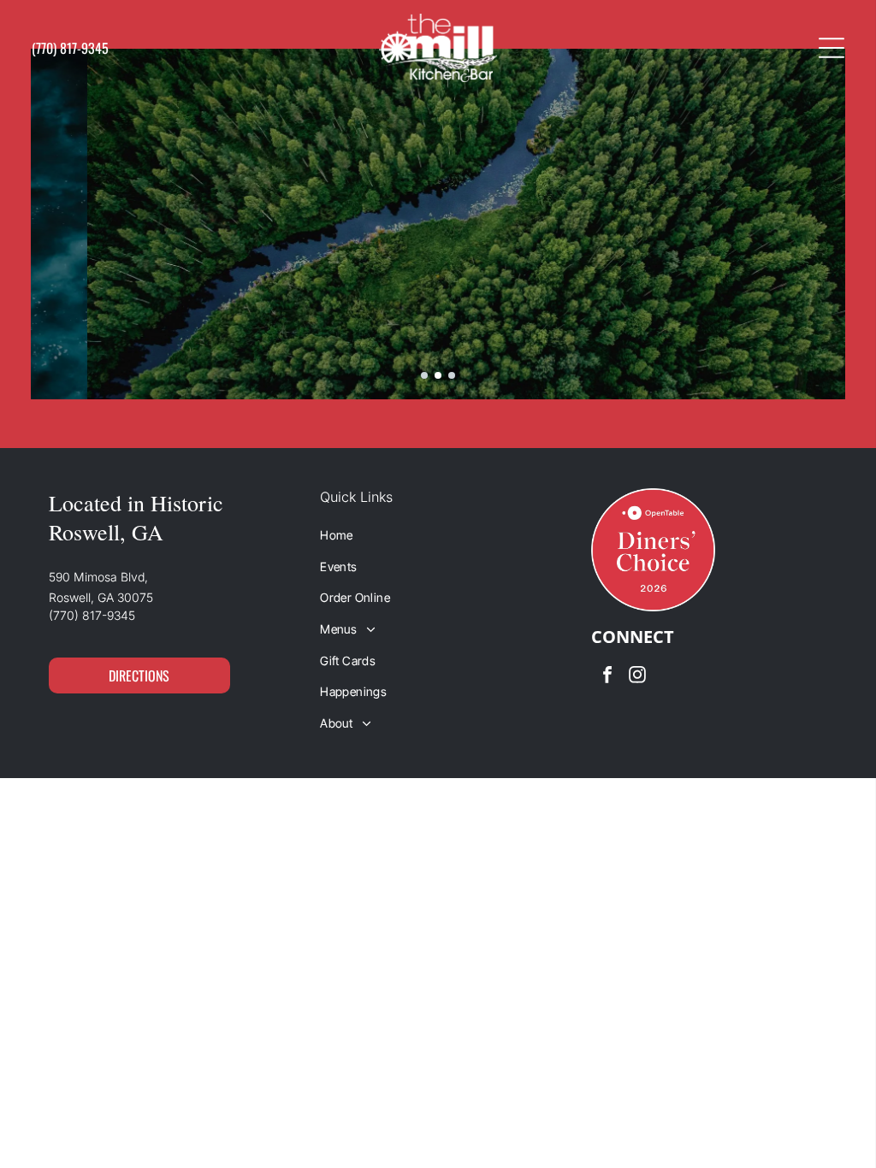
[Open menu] (831, 48)
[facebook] (607, 677)
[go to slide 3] (451, 375)
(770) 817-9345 (92, 615)
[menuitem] (438, 535)
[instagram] (637, 677)
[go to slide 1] (424, 375)
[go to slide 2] (438, 375)
